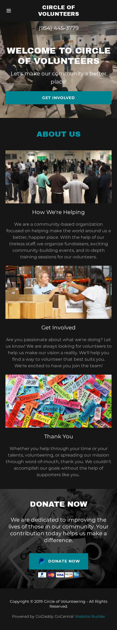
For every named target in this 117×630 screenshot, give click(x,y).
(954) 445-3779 (59, 28)
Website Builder (90, 616)
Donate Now (64, 561)
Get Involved (58, 97)
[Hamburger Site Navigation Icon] (11, 10)
